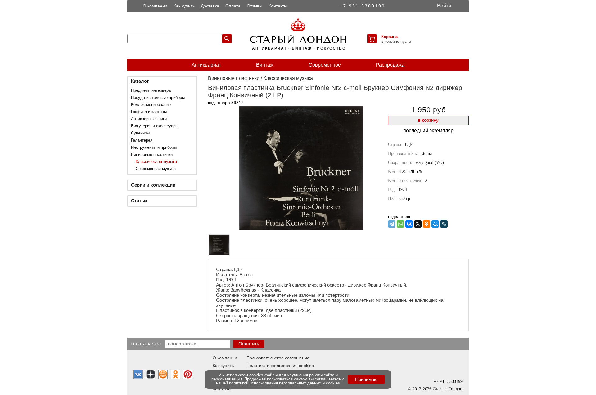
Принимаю (366, 379)
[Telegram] (391, 224)
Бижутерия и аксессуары (154, 126)
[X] (418, 224)
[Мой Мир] (435, 224)
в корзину (428, 120)
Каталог (140, 81)
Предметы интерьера (151, 90)
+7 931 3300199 (362, 5)
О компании (155, 5)
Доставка (210, 5)
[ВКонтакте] (409, 224)
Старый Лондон (448, 389)
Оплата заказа (146, 343)
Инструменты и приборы (154, 147)
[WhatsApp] (400, 224)
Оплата (233, 5)
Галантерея (141, 140)
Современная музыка (156, 168)
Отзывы (254, 5)
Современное (325, 65)
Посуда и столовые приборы (158, 97)
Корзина (389, 36)
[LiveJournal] (444, 224)
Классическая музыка (156, 161)
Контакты (278, 5)
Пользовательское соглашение (277, 357)
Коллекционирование (151, 104)
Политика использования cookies (280, 365)
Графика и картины (149, 111)
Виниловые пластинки (152, 154)
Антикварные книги (149, 118)
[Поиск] (227, 38)
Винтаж (264, 65)
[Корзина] (372, 38)
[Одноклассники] (426, 224)
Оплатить (248, 343)
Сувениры (140, 133)
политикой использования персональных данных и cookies (284, 383)
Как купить (184, 5)
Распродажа (390, 65)
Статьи (139, 200)
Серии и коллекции (153, 184)
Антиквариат (206, 65)
